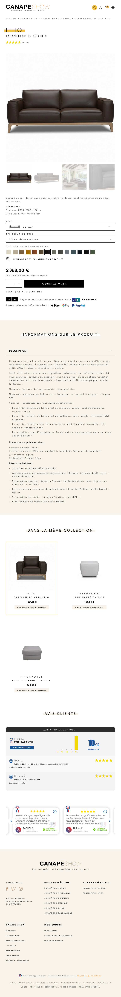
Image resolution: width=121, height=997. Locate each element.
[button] (94, 7)
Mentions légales (71, 982)
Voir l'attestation (22, 747)
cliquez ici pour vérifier (89, 975)
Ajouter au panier (54, 283)
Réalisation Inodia (89, 987)
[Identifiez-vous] (100, 7)
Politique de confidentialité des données (53, 987)
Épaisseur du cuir (19, 234)
